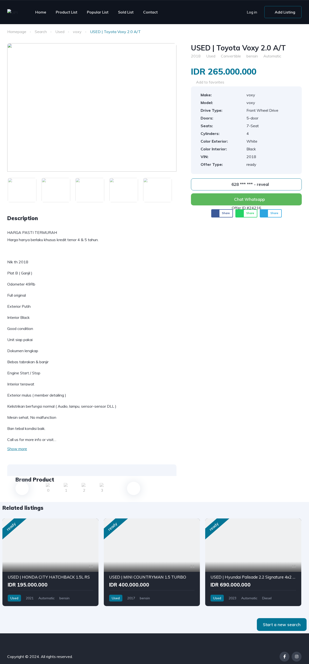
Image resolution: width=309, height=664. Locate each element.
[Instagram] (297, 657)
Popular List (97, 12)
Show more (17, 448)
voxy (77, 31)
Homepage (16, 31)
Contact (150, 12)
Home (40, 12)
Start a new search (282, 624)
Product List (66, 12)
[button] (222, 213)
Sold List (125, 12)
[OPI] (12, 12)
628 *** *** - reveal (249, 184)
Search (41, 31)
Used (59, 31)
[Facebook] (284, 657)
